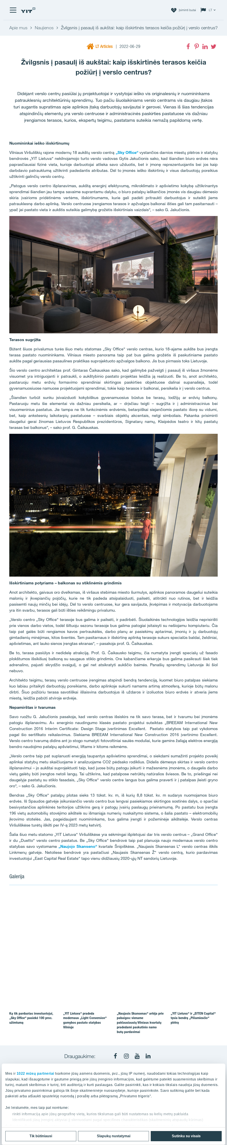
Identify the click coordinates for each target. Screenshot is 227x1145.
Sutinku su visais (186, 1136)
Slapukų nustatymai (113, 1136)
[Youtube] (137, 1056)
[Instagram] (126, 1056)
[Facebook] (188, 46)
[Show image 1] (71, 929)
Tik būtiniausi (40, 1136)
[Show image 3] (154, 954)
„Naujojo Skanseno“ (78, 846)
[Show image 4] (197, 954)
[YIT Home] (28, 10)
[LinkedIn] (205, 46)
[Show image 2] (176, 916)
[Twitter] (213, 46)
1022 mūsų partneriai (35, 1073)
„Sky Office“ (127, 152)
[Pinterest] (197, 46)
